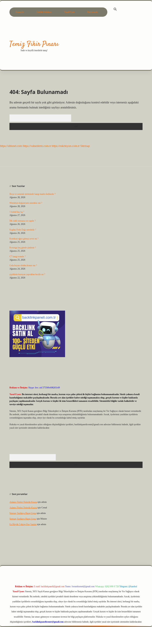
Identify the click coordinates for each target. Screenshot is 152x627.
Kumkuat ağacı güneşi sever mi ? (23, 238)
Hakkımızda (92, 12)
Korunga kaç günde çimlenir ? (22, 247)
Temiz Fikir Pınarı (34, 44)
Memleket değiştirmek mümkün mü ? (25, 203)
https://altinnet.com (11, 145)
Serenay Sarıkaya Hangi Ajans (22, 513)
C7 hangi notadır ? (17, 256)
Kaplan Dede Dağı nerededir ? (22, 229)
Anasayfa (19, 12)
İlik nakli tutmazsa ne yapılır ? (22, 220)
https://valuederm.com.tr (37, 145)
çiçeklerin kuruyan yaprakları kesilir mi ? (27, 274)
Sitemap (85, 145)
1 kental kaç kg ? (16, 212)
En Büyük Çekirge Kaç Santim (23, 524)
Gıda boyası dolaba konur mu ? (23, 265)
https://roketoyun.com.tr (66, 145)
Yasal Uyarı (69, 12)
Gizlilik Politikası (44, 12)
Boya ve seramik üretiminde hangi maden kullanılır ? (32, 194)
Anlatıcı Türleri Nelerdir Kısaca (23, 502)
